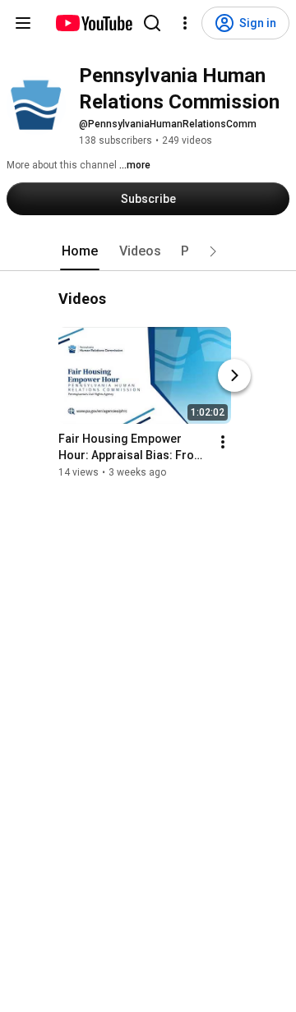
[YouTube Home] (93, 23)
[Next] (234, 375)
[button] (213, 251)
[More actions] (222, 442)
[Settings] (185, 23)
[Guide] (23, 23)
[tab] (79, 251)
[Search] (152, 23)
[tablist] (148, 251)
